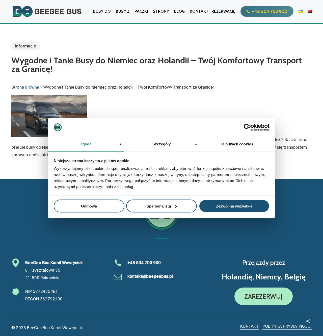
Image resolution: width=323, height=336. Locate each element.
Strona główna (25, 87)
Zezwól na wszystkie (234, 206)
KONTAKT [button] (249, 326)
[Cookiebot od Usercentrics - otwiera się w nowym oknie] (247, 127)
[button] (264, 296)
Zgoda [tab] (86, 144)
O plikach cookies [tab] (237, 144)
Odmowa (89, 206)
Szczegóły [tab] (161, 144)
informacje (25, 45)
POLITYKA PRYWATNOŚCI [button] (287, 326)
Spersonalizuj (159, 206)
